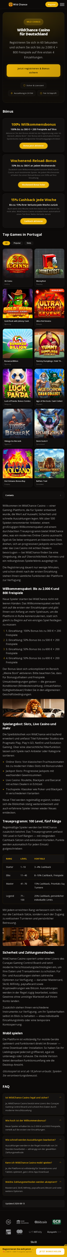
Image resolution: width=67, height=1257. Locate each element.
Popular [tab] (17, 243)
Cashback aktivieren (33, 221)
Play (18, 260)
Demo (17, 266)
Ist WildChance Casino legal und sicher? (27, 1097)
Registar (52, 4)
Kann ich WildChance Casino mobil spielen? (28, 1162)
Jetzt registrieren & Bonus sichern (33, 70)
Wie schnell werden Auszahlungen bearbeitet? (30, 1139)
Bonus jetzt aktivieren (33, 145)
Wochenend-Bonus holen (33, 184)
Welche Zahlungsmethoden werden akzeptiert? (31, 1181)
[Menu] (62, 4)
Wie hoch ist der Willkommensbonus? (25, 1120)
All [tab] (6, 243)
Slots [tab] (29, 243)
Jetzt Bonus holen (50, 1251)
